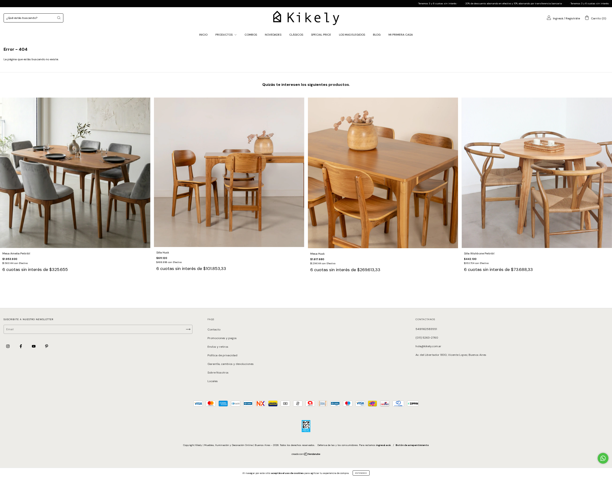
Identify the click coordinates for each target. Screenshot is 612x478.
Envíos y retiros (218, 347)
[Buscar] (59, 18)
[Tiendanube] (306, 455)
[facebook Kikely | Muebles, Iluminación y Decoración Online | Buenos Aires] (21, 346)
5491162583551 (426, 329)
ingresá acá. (383, 445)
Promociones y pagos (222, 338)
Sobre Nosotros (218, 372)
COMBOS (251, 35)
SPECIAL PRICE (321, 35)
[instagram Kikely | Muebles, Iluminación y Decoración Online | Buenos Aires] (8, 346)
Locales (213, 381)
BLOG (377, 35)
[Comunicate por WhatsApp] (603, 458)
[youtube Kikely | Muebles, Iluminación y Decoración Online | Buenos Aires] (34, 346)
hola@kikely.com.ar (428, 346)
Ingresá (558, 18)
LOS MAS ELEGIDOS (352, 35)
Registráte (573, 18)
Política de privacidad (222, 355)
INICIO (203, 35)
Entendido (361, 473)
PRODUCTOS (224, 35)
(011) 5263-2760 (426, 338)
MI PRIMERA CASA (400, 35)
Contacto (214, 329)
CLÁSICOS (296, 35)
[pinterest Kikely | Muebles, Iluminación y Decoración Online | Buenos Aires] (46, 346)
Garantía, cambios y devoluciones (231, 364)
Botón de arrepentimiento (412, 445)
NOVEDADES (273, 35)
